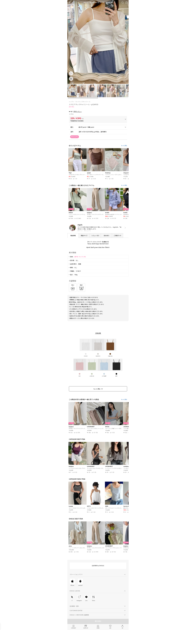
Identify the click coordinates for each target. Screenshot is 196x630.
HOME (98, 628)
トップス (71, 102)
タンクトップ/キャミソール (82, 102)
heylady (71, 506)
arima (70, 546)
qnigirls (89, 173)
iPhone (72, 585)
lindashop (107, 173)
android (80, 585)
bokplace (89, 212)
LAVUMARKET (91, 426)
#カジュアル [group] (74, 137)
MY (122, 628)
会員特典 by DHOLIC (98, 566)
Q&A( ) (106, 235)
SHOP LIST (85, 628)
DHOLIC (71, 212)
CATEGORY (73, 628)
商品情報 (73, 235)
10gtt (70, 173)
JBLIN (106, 506)
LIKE (110, 628)
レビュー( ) (95, 235)
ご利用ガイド (117, 235)
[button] (126, 40)
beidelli (107, 212)
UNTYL (89, 506)
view (124, 227)
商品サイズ (84, 235)
